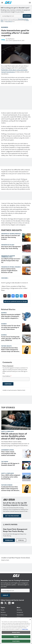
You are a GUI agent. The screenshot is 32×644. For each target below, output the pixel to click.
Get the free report (12, 516)
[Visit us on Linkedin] (9, 603)
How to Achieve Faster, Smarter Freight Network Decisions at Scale (9, 270)
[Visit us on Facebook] (2, 603)
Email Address (7, 376)
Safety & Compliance (7, 431)
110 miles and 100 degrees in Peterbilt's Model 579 (10, 464)
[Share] (13, 295)
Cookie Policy (25, 629)
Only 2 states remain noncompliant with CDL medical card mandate (8, 453)
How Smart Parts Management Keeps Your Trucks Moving (11, 247)
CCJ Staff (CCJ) (10, 39)
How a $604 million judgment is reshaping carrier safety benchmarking (10, 477)
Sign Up (5, 595)
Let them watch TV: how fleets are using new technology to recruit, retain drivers (10, 327)
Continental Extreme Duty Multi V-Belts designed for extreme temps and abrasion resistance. (10, 349)
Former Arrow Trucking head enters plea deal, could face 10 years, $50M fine (10, 338)
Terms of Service (8, 21)
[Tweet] (21, 295)
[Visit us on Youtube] (13, 603)
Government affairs (7, 450)
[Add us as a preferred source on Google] (9, 295)
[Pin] (25, 295)
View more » (5, 278)
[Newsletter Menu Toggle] (30, 2)
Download (9, 540)
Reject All (16, 636)
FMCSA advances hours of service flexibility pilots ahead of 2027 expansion (14, 436)
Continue (8, 384)
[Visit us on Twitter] (5, 603)
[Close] (30, 619)
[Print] (5, 295)
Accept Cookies (16, 641)
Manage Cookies (16, 632)
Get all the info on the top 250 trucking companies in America (15, 504)
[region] (16, 630)
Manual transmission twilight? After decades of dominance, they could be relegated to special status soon (11, 316)
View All (21, 540)
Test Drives (4, 461)
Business (4, 27)
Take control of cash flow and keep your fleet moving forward (10, 237)
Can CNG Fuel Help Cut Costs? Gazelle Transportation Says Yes (10, 260)
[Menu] (2, 2)
